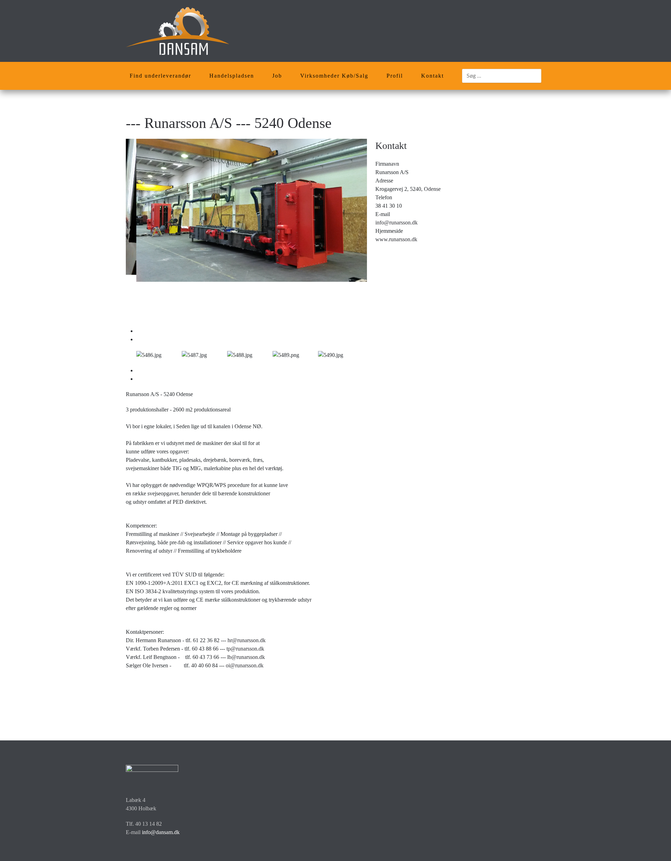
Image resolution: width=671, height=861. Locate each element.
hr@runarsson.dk (247, 640)
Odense (432, 189)
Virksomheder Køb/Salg (334, 76)
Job (277, 76)
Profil (395, 76)
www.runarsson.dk (396, 239)
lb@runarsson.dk (246, 657)
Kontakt (432, 76)
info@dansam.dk (161, 832)
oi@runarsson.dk (245, 665)
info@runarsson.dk (396, 222)
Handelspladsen (231, 76)
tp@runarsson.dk (245, 649)
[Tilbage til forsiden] (177, 31)
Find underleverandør (160, 76)
